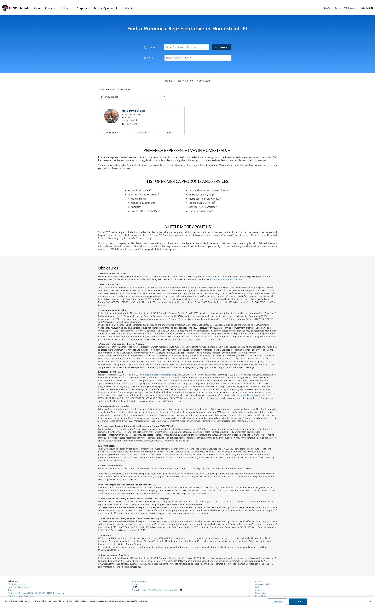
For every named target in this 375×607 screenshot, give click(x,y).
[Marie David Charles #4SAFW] (111, 116)
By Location (150, 47)
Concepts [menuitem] (51, 8)
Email (170, 132)
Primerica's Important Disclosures (226, 279)
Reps (178, 80)
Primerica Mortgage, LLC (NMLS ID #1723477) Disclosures (36, 593)
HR (133, 587)
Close (298, 601)
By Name (148, 57)
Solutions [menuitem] (67, 8)
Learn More (277, 601)
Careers (135, 584)
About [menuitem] (37, 8)
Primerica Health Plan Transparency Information (156, 590)
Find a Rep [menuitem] (127, 8)
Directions (141, 132)
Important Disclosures (19, 587)
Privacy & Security (16, 584)
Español (327, 8)
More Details (113, 132)
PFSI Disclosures (350, 8)
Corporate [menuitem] (83, 8)
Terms (11, 590)
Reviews (259, 590)
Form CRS (260, 596)
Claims (337, 8)
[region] (187, 602)
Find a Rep (260, 593)
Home (168, 80)
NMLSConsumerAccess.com (21, 596)
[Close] (370, 601)
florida (189, 80)
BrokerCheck (366, 8)
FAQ (257, 587)
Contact (259, 581)
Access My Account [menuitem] (105, 8)
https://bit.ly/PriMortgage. (249, 395)
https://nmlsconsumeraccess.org (159, 374)
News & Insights (263, 584)
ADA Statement (139, 581)
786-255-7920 (132, 124)
